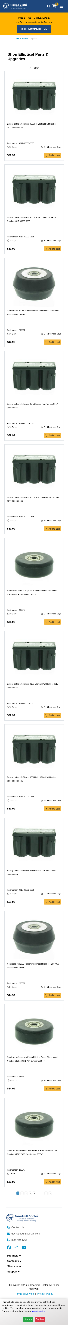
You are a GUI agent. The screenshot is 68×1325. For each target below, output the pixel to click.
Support (12, 1271)
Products (12, 1255)
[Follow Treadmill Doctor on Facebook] (8, 1247)
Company (13, 1261)
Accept (28, 1319)
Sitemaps (13, 1266)
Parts (24, 39)
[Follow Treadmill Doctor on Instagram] (16, 1247)
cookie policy (38, 1311)
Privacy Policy (45, 1293)
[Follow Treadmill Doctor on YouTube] (24, 1247)
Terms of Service (24, 1293)
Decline (40, 1319)
